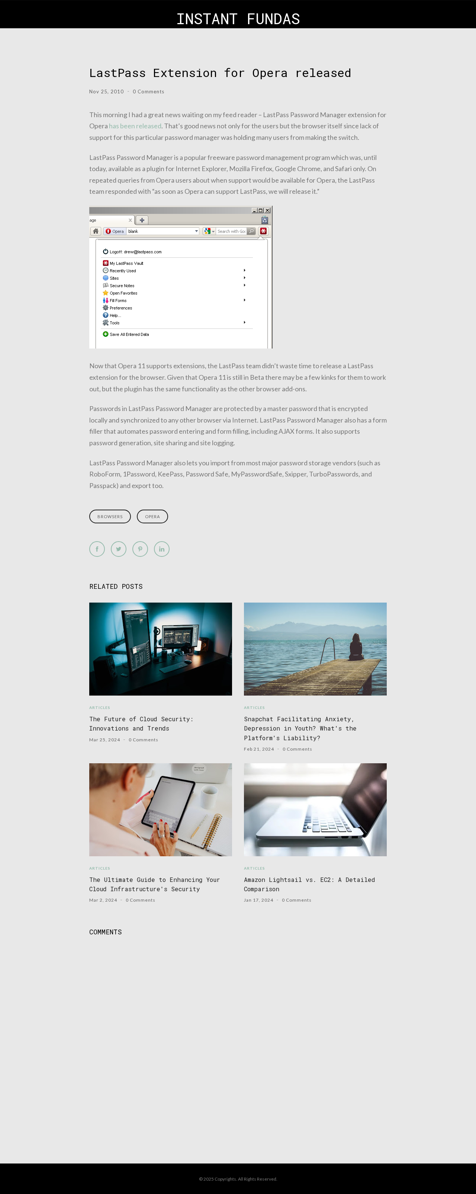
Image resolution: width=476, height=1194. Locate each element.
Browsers (110, 516)
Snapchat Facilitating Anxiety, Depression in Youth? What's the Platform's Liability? (300, 728)
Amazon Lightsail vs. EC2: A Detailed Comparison (309, 884)
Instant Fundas (238, 18)
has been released (135, 126)
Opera (152, 516)
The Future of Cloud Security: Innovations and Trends (141, 723)
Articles (99, 707)
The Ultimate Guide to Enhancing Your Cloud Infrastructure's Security (154, 884)
